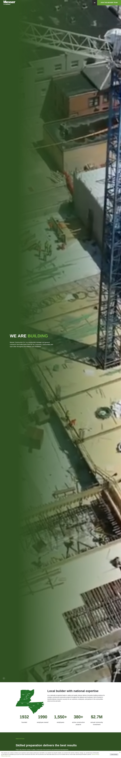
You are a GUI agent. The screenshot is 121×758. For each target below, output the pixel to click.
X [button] (119, 752)
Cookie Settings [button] (114, 754)
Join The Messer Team (109, 2)
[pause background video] (4, 678)
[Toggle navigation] (94, 2)
